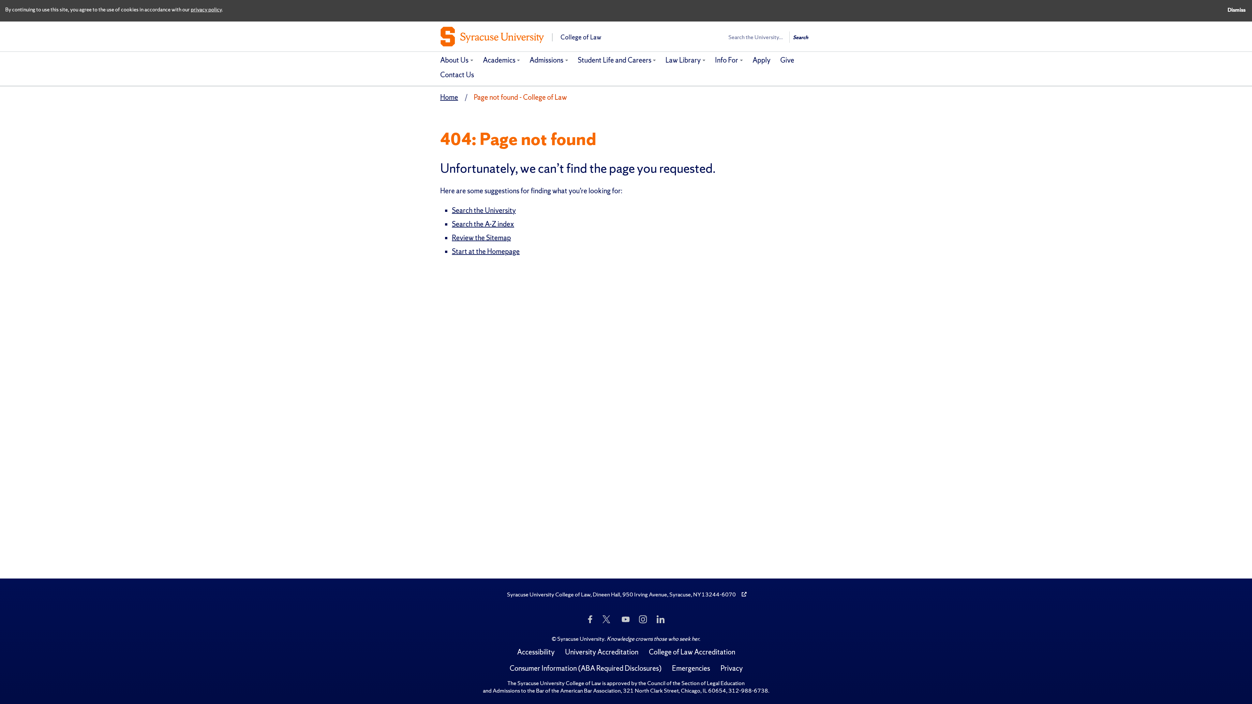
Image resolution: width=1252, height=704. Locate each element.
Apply (761, 60)
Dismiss (1236, 9)
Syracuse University (580, 638)
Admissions (546, 60)
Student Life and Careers (614, 60)
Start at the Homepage (486, 251)
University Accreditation (601, 652)
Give (787, 60)
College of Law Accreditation (692, 652)
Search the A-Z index (483, 224)
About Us (454, 60)
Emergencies (691, 668)
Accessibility (536, 652)
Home (449, 97)
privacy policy (206, 9)
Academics (499, 60)
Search (800, 37)
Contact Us (457, 75)
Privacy (732, 668)
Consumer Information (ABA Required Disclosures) (586, 668)
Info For (726, 60)
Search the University (484, 210)
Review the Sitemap (481, 237)
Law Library (683, 60)
